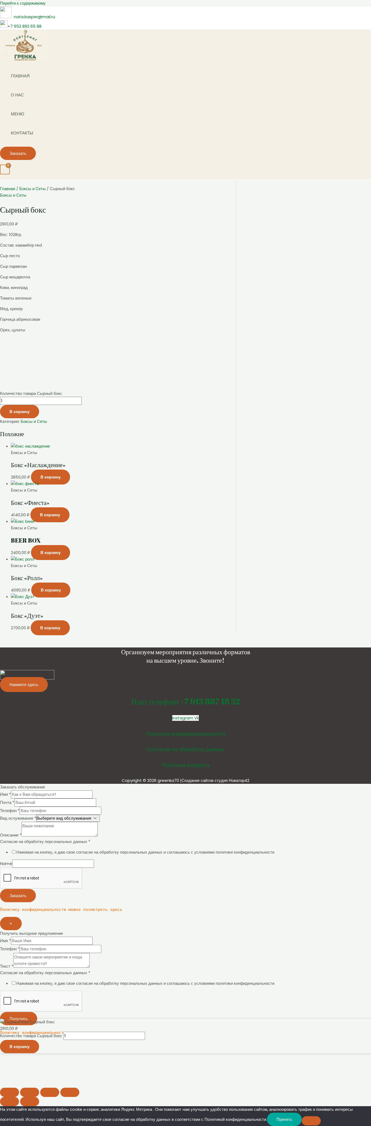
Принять (284, 1119)
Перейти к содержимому (23, 3)
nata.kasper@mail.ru (34, 17)
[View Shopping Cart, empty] (5, 169)
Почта (7, 802)
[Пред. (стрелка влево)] (9, 1101)
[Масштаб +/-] (9, 1092)
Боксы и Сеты (32, 188)
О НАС (17, 95)
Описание (10, 835)
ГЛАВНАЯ (20, 76)
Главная (7, 188)
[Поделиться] (49, 1092)
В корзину (20, 411)
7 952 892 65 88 (26, 26)
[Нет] (311, 1120)
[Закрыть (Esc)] (69, 1092)
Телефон (10, 810)
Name (6, 863)
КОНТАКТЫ (22, 133)
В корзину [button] (50, 477)
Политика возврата (186, 765)
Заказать (18, 895)
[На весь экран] (29, 1092)
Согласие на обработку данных (186, 749)
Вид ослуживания (18, 818)
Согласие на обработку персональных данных (45, 841)
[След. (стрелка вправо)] (29, 1101)
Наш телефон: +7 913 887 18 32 (185, 701)
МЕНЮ (17, 114)
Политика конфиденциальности (185, 734)
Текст (6, 966)
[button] (18, 153)
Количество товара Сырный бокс (31, 393)
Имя (5, 794)
